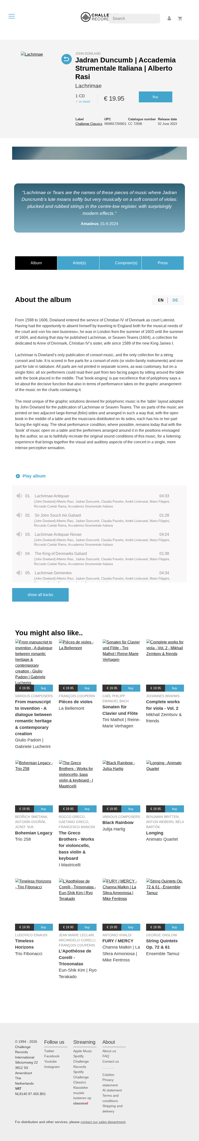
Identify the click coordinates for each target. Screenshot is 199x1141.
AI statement (112, 1090)
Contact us (110, 1061)
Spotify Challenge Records (81, 1061)
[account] (169, 18)
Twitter (49, 1051)
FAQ (105, 1056)
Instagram (52, 1067)
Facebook (51, 1056)
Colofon (108, 1075)
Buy (155, 97)
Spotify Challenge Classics (81, 1077)
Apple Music (82, 1051)
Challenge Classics (88, 124)
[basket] (180, 18)
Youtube (50, 1061)
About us (109, 1051)
